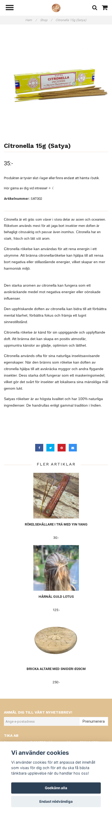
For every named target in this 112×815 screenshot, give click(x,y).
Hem (31, 20)
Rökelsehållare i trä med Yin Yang (56, 524)
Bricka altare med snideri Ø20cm (56, 669)
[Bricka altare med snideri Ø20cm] (56, 640)
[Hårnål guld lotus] (56, 568)
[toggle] (12, 8)
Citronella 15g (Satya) (71, 20)
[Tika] (56, 8)
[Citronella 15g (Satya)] (56, 82)
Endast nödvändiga (56, 801)
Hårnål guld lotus (56, 597)
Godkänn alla (56, 788)
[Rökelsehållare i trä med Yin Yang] (56, 495)
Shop (46, 20)
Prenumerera (94, 721)
